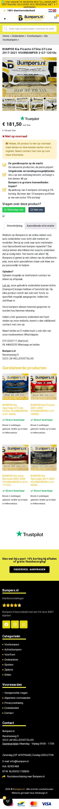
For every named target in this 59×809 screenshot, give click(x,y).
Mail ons (38, 209)
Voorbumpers (34, 35)
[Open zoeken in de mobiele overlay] (29, 29)
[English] (55, 10)
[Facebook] (6, 624)
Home (6, 35)
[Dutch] (50, 10)
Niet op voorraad (16, 136)
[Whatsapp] (24, 624)
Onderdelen (18, 35)
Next (53, 106)
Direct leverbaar (15, 419)
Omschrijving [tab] (14, 225)
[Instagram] (15, 624)
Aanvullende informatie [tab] (40, 225)
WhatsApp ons (15, 209)
